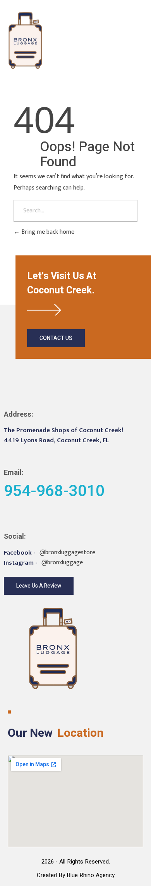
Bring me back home (47, 232)
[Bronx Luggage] (25, 40)
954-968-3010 (112, 40)
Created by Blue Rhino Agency (76, 875)
